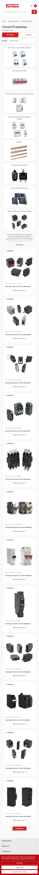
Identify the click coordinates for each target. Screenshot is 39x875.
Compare (29, 35)
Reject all (19, 867)
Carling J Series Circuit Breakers (17, 720)
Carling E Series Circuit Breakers (17, 431)
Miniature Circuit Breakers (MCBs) (19, 47)
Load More (19, 828)
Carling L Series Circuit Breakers (17, 624)
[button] (10, 34)
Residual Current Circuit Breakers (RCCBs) (20, 94)
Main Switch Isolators (19, 70)
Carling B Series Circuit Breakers (18, 768)
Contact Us (6, 851)
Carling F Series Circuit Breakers (17, 479)
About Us (5, 846)
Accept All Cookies (19, 872)
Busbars (19, 142)
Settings (19, 863)
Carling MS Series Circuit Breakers (18, 527)
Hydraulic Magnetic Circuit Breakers (19, 211)
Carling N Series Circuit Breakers (18, 816)
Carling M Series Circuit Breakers (18, 335)
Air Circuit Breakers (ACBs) (19, 188)
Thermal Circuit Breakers (19, 165)
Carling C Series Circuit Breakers (18, 286)
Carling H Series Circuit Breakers (18, 672)
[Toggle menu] (3, 6)
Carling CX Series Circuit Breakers (18, 575)
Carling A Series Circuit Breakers (18, 383)
